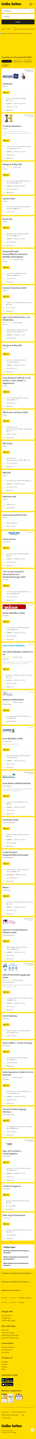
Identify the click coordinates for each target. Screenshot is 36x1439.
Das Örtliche (5, 1352)
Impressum (5, 1412)
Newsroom (5, 1330)
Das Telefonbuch (6, 1350)
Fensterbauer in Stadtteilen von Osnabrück (15, 1282)
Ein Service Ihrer (8, 1431)
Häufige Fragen (6, 1318)
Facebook (4, 1364)
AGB (22, 1415)
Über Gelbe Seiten (8, 1326)
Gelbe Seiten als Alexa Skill (9, 1338)
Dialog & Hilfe (7, 1311)
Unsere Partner (7, 1343)
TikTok (3, 1369)
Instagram (4, 1362)
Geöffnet (5, 65)
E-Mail (7, 92)
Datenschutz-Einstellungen (10, 1415)
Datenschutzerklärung (18, 1412)
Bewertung (17, 61)
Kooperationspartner (8, 1347)
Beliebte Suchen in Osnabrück (10, 1290)
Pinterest (4, 1367)
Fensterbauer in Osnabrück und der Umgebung (16, 1273)
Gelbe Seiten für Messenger (10, 1335)
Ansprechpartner (6, 1315)
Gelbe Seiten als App (7, 1333)
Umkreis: (5, 29)
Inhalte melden (6, 1418)
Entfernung (27, 61)
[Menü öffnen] (34, 4)
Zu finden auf (6, 1358)
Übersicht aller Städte (8, 1321)
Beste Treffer (7, 61)
